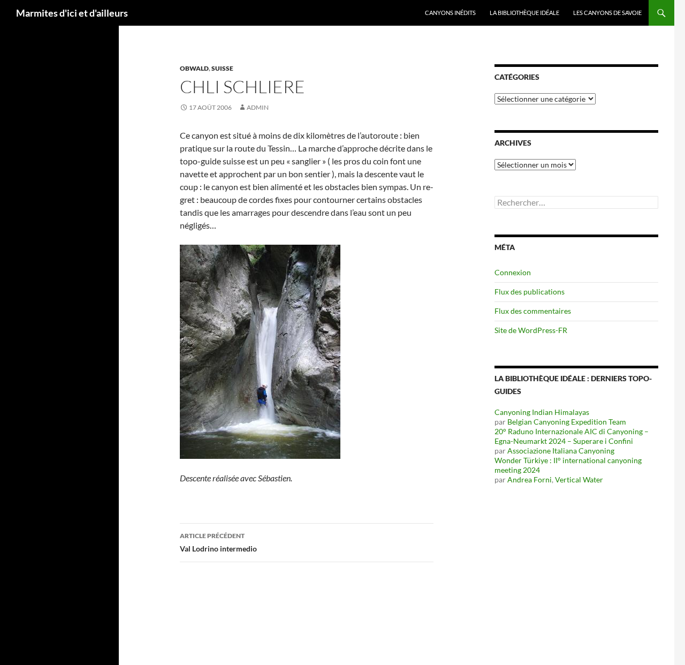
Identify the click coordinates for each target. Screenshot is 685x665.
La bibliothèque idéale (524, 12)
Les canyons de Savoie (607, 12)
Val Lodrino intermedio (218, 542)
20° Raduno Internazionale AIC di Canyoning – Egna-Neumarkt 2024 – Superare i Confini (571, 436)
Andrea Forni (529, 479)
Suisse (222, 68)
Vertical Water (579, 479)
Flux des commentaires (532, 310)
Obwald (194, 68)
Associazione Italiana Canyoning (560, 450)
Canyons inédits (450, 12)
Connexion (512, 272)
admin (258, 107)
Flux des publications (529, 291)
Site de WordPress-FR (530, 330)
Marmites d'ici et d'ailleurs (72, 13)
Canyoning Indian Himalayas (541, 412)
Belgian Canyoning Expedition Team (566, 421)
